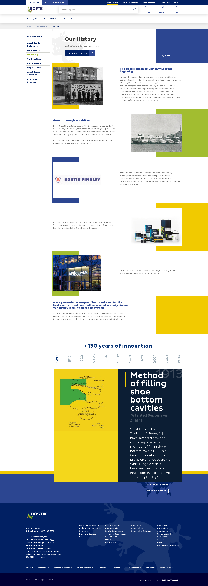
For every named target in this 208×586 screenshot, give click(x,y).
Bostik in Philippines (156, 491)
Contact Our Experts (77, 53)
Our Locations (34, 59)
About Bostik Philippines (33, 44)
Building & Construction (37, 19)
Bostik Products (146, 11)
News (159, 542)
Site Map (29, 567)
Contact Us (177, 11)
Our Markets (33, 50)
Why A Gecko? (34, 67)
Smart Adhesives (130, 2)
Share (167, 56)
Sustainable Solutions (141, 531)
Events (108, 539)
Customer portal (167, 567)
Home (29, 26)
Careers (160, 539)
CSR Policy (136, 525)
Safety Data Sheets (114, 531)
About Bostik (112, 2)
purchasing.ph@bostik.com (38, 548)
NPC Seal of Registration (168, 545)
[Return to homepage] (37, 9)
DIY (45, 2)
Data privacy (119, 567)
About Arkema (149, 2)
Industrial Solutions (70, 19)
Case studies (111, 537)
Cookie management (63, 567)
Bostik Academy (112, 542)
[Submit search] (135, 9)
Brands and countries (169, 2)
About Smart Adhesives (33, 73)
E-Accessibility (135, 567)
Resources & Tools (113, 525)
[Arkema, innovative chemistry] (39, 520)
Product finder (112, 528)
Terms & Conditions (84, 567)
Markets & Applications (89, 525)
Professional (33, 2)
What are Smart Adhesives (162, 11)
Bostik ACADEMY (58, 2)
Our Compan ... (42, 26)
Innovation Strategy (32, 80)
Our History (32, 54)
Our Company (34, 37)
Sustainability (137, 528)
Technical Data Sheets (115, 534)
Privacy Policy (103, 567)
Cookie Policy (43, 567)
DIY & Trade (55, 19)
